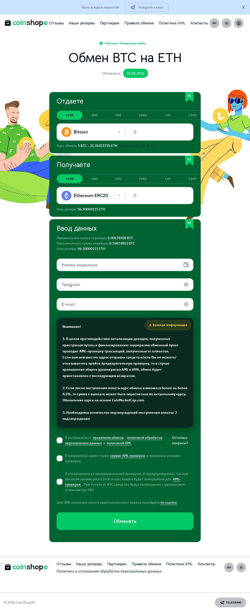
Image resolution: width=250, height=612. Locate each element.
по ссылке (168, 502)
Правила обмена (139, 23)
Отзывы (56, 23)
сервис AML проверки (128, 455)
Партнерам (110, 23)
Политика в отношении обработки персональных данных (109, 571)
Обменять (125, 521)
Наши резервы (82, 23)
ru (214, 23)
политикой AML (119, 443)
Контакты (199, 23)
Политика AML (172, 23)
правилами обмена (108, 437)
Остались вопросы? (180, 440)
